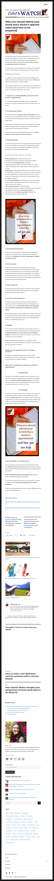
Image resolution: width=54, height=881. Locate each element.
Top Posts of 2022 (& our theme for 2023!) (17, 710)
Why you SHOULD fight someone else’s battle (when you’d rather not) (20, 578)
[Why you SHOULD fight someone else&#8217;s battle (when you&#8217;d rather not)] (23, 570)
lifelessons (33, 616)
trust (37, 836)
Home (6, 857)
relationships (16, 617)
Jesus (21, 828)
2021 (7, 813)
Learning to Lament (11, 714)
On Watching (20, 616)
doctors (25, 616)
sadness (36, 833)
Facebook (14, 517)
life (30, 828)
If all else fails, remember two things (16, 712)
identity (16, 828)
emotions (23, 822)
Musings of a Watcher (12, 616)
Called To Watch (8, 876)
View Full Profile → (10, 755)
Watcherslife (34, 617)
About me (7, 868)
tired (33, 836)
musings (32, 830)
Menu (46, 4)
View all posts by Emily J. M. (16, 610)
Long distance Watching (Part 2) (12, 597)
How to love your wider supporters (17, 793)
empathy (30, 822)
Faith (35, 822)
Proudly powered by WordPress (19, 876)
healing (24, 825)
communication (27, 819)
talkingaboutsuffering (27, 617)
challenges (24, 813)
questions (20, 833)
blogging (17, 813)
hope (37, 825)
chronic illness (18, 819)
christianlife (9, 819)
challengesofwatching (12, 816)
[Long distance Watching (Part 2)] (23, 589)
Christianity (30, 816)
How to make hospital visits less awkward (19, 780)
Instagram (13, 519)
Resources (8, 864)
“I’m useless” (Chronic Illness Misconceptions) (18, 708)
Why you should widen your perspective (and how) (21, 789)
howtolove (9, 828)
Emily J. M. (8, 745)
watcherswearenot (24, 839)
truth (7, 839)
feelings (8, 825)
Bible (11, 813)
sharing (20, 617)
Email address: (9, 764)
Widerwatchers (10, 842)
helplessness (31, 825)
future (14, 825)
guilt (18, 825)
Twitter (19, 519)
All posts (7, 861)
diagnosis (16, 822)
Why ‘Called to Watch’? (11, 854)
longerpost (9, 830)
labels (25, 828)
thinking (28, 836)
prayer (14, 833)
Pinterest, (7, 519)
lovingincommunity (9, 617)
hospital (29, 616)
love (15, 830)
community (9, 822)
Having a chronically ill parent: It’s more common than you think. (22, 706)
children (22, 816)
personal (8, 833)
